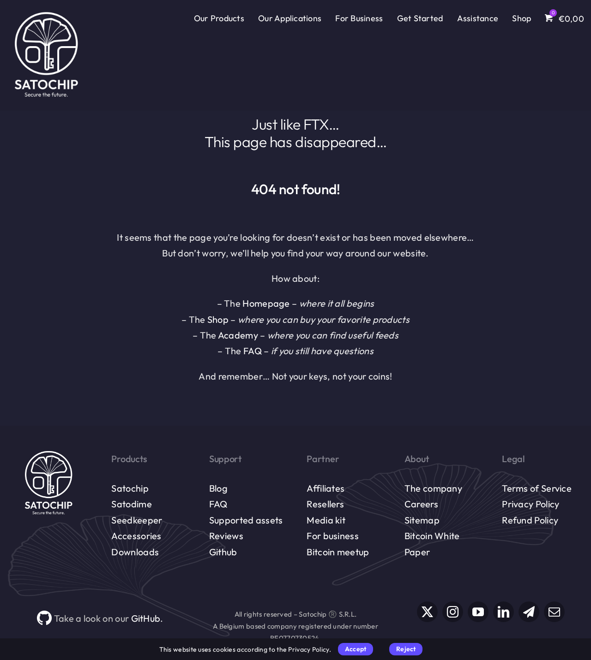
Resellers (325, 504)
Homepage (265, 303)
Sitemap (422, 520)
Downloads (135, 552)
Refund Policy (530, 520)
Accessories (136, 535)
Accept (355, 649)
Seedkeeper (136, 520)
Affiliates (325, 488)
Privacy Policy (530, 504)
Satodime (131, 504)
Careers (421, 504)
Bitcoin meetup (338, 552)
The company (433, 488)
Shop (218, 319)
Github (223, 552)
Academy (238, 335)
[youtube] (478, 611)
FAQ (252, 351)
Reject (406, 649)
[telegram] (529, 611)
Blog (218, 488)
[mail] (554, 611)
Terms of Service (537, 488)
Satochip (129, 488)
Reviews (226, 535)
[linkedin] (503, 611)
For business (333, 535)
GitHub (146, 618)
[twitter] (427, 611)
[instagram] (452, 611)
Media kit (326, 520)
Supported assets (246, 520)
